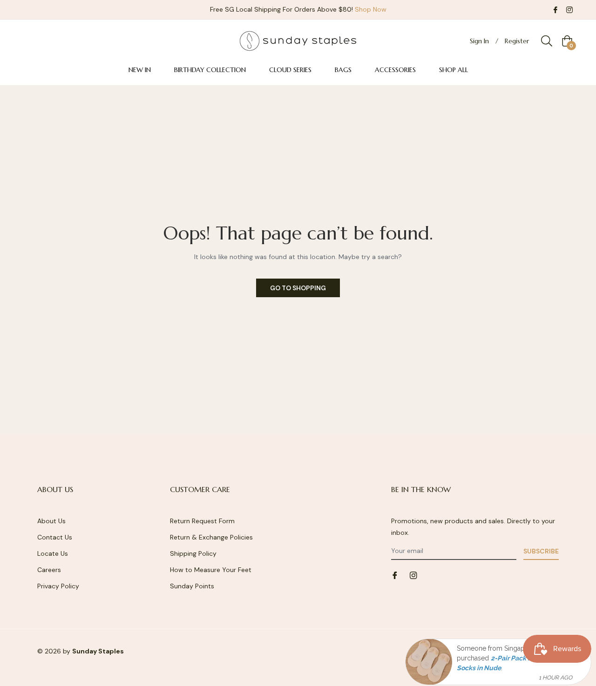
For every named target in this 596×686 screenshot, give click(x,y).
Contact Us (54, 537)
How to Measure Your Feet (210, 570)
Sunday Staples (98, 651)
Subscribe (541, 551)
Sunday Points (192, 586)
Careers (49, 570)
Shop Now (370, 9)
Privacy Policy (58, 586)
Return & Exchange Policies (211, 537)
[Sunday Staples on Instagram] (569, 9)
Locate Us (52, 553)
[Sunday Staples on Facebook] (555, 9)
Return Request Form (202, 521)
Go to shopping (298, 288)
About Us (51, 521)
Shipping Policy (193, 553)
